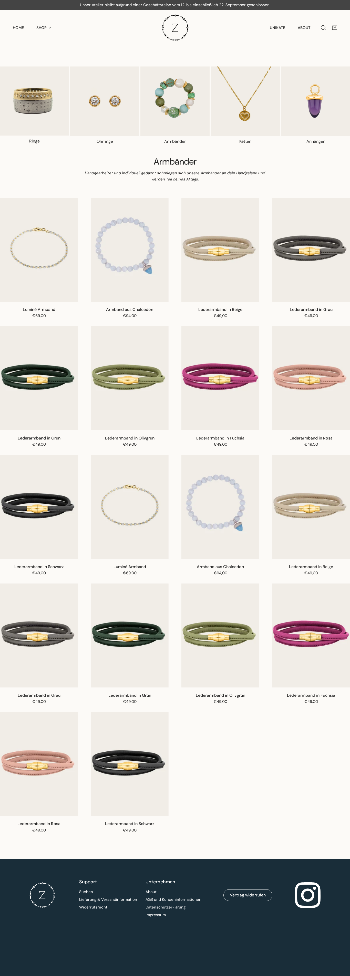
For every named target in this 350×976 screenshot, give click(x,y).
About (151, 891)
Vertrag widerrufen (248, 895)
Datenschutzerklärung (166, 907)
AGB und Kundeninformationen (173, 899)
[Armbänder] (174, 101)
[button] (334, 27)
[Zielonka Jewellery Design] (175, 27)
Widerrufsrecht (93, 907)
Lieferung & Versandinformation (108, 899)
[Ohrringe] (104, 101)
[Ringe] (34, 101)
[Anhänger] (315, 101)
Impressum (156, 914)
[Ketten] (245, 101)
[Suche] (323, 27)
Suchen (86, 891)
